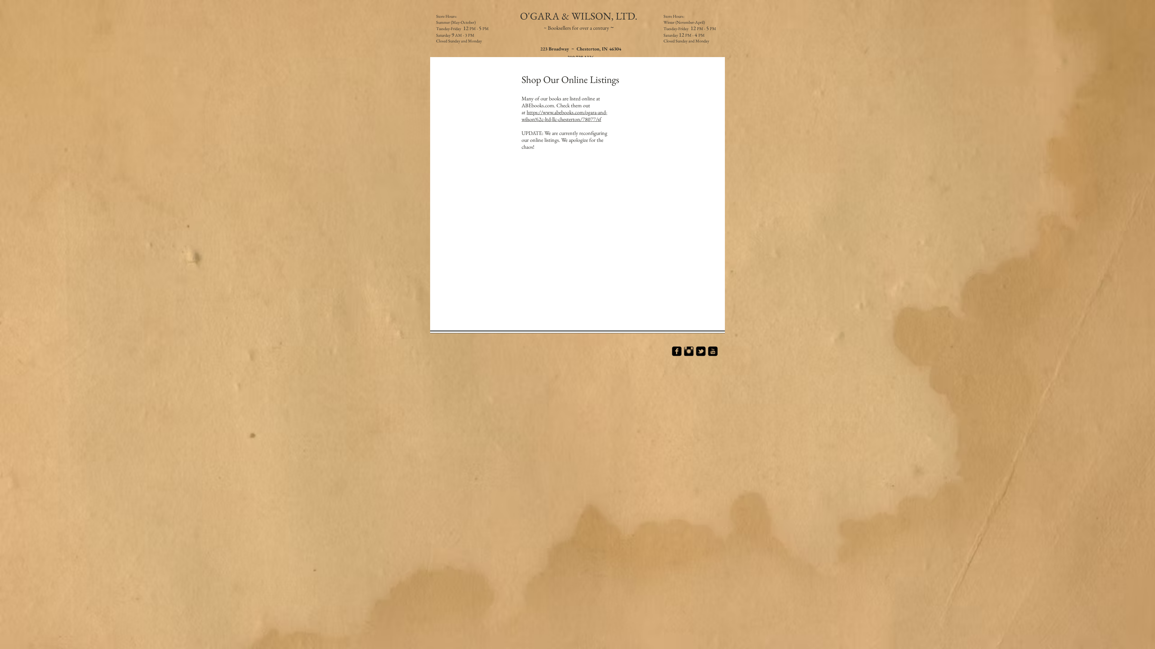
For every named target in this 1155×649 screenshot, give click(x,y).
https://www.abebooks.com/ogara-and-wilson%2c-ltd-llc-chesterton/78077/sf (564, 116)
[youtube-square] (713, 351)
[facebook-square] (677, 351)
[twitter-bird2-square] (701, 351)
